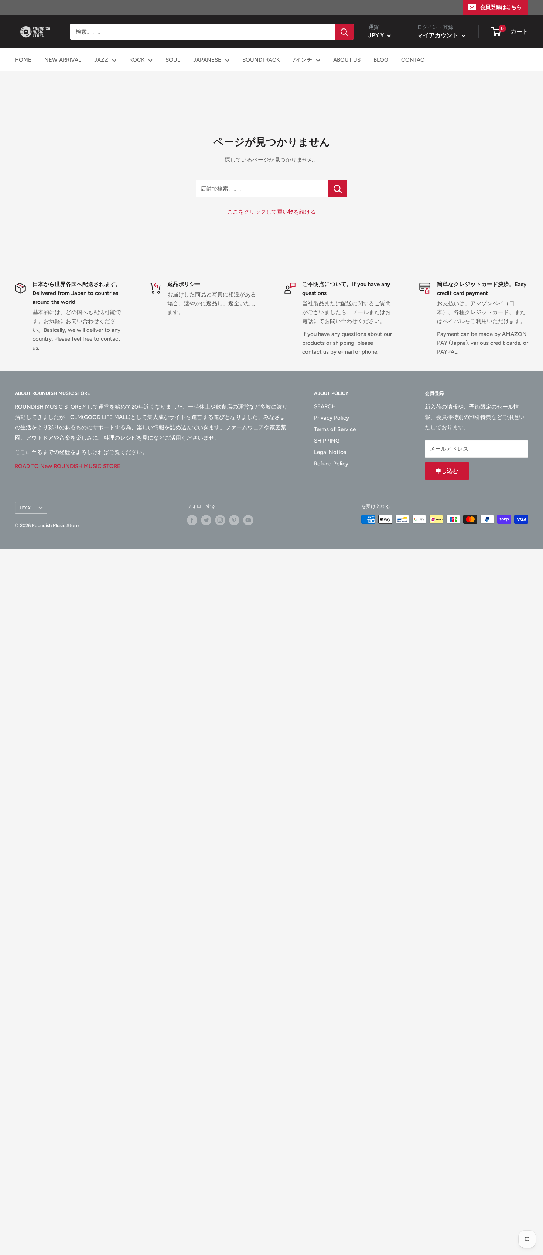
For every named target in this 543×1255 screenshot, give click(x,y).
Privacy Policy (331, 418)
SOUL (172, 59)
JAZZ (101, 59)
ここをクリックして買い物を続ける (271, 212)
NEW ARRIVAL (62, 59)
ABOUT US (347, 59)
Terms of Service (335, 429)
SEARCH (325, 406)
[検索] (344, 32)
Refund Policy (331, 463)
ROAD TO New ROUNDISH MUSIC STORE (67, 466)
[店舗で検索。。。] (337, 188)
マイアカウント (438, 35)
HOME (23, 59)
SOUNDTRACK (261, 59)
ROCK (136, 59)
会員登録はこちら (501, 7)
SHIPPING (326, 440)
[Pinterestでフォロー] (234, 520)
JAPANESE (207, 59)
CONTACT (414, 59)
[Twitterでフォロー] (206, 520)
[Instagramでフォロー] (220, 520)
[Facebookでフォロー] (192, 520)
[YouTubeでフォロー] (248, 520)
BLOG (380, 59)
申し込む (447, 471)
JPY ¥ (25, 507)
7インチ (302, 59)
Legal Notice (330, 452)
